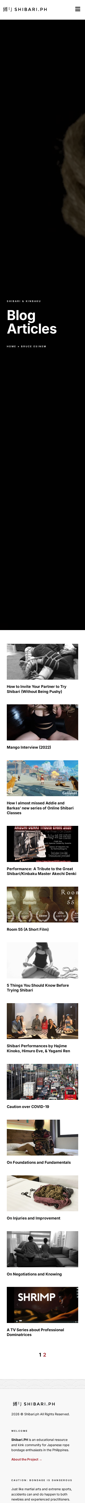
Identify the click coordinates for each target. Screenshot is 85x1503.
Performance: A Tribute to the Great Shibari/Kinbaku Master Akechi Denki (41, 871)
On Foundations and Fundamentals (39, 1162)
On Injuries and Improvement (33, 1218)
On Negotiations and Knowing (34, 1274)
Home (11, 346)
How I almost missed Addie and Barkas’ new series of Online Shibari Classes (40, 808)
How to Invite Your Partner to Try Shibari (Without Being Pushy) (36, 689)
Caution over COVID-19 (28, 1106)
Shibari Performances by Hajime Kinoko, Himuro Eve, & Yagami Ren (38, 1048)
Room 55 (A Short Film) (28, 929)
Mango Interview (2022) (29, 747)
